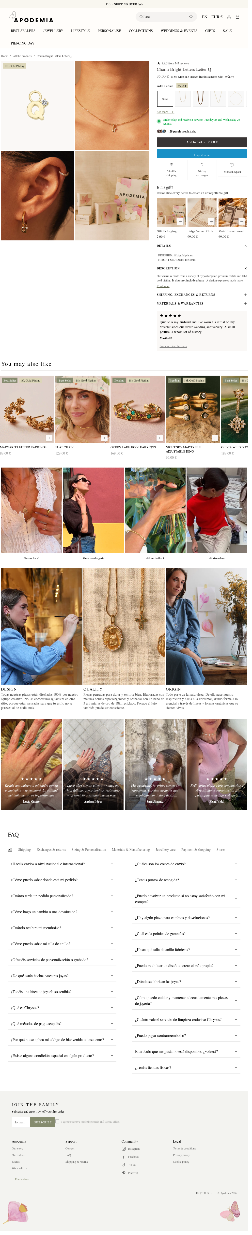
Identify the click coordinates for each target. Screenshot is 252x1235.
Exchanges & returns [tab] (51, 849)
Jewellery (53, 30)
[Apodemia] (31, 16)
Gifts (210, 30)
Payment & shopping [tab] (196, 849)
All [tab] (10, 849)
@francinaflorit (155, 558)
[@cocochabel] (31, 510)
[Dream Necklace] (183, 99)
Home (4, 55)
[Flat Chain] (82, 409)
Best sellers (23, 30)
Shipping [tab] (24, 849)
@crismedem (216, 558)
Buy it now (202, 155)
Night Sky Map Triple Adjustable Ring (183, 449)
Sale (227, 30)
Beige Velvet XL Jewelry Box (202, 231)
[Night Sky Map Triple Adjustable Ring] (193, 409)
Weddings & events (179, 30)
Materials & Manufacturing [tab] (131, 849)
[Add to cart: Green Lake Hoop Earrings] (160, 438)
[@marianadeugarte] (93, 510)
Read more (163, 286)
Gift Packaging (167, 231)
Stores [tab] (221, 849)
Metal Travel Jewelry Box (233, 231)
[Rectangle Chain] (236, 99)
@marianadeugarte (93, 558)
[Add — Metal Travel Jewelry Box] (241, 221)
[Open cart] (237, 17)
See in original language (173, 346)
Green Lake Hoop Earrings (133, 447)
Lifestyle (80, 30)
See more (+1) (165, 112)
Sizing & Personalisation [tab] (89, 849)
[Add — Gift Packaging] (180, 221)
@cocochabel (31, 558)
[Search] (191, 17)
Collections (141, 30)
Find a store (22, 1179)
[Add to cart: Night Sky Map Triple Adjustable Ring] (215, 438)
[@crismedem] (217, 510)
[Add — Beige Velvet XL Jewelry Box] (211, 221)
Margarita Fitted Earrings (23, 447)
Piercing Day (22, 43)
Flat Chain (64, 447)
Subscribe (43, 1122)
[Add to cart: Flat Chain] (104, 438)
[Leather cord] (200, 99)
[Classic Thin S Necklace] (218, 99)
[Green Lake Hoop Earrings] (137, 409)
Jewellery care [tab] (165, 849)
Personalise (109, 30)
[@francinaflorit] (155, 510)
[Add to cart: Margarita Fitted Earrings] (49, 438)
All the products (22, 55)
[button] (37, 105)
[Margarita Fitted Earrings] (27, 409)
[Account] (229, 16)
